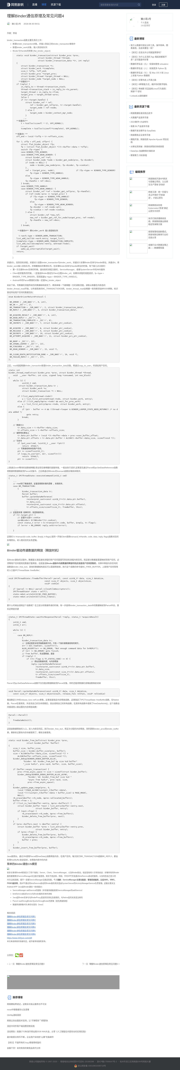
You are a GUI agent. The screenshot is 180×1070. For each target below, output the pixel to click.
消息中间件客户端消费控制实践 (21, 1026)
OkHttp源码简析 (14, 1015)
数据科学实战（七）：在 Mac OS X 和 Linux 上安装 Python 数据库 (150, 74)
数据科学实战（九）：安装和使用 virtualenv (149, 64)
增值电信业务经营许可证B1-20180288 (77, 1061)
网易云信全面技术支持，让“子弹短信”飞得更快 (27, 1020)
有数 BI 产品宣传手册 (140, 126)
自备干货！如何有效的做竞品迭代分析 (23, 1048)
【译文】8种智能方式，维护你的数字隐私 (149, 84)
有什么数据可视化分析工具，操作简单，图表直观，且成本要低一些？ (149, 46)
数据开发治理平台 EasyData (143, 130)
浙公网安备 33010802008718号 (92, 1066)
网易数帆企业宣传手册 (140, 135)
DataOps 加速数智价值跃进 (143, 151)
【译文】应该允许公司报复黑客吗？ (146, 52)
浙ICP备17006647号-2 (107, 1061)
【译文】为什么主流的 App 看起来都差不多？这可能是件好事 (149, 58)
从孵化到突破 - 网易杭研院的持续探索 (147, 146)
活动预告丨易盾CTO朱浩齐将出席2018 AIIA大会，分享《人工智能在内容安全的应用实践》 (47, 1031)
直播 (34, 4)
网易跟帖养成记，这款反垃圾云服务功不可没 (26, 1004)
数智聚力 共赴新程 (139, 155)
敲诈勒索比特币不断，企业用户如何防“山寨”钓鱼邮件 (30, 1037)
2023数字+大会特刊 (139, 122)
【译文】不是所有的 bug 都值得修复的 (24, 1042)
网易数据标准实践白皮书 (141, 113)
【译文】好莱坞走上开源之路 (143, 80)
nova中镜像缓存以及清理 (18, 1009)
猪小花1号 (146, 19)
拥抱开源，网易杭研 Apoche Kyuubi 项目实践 (150, 140)
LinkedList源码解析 (139, 96)
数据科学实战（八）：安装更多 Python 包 (148, 68)
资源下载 (56, 4)
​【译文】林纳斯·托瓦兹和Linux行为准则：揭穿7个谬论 (149, 90)
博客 (44, 4)
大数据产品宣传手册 (139, 117)
